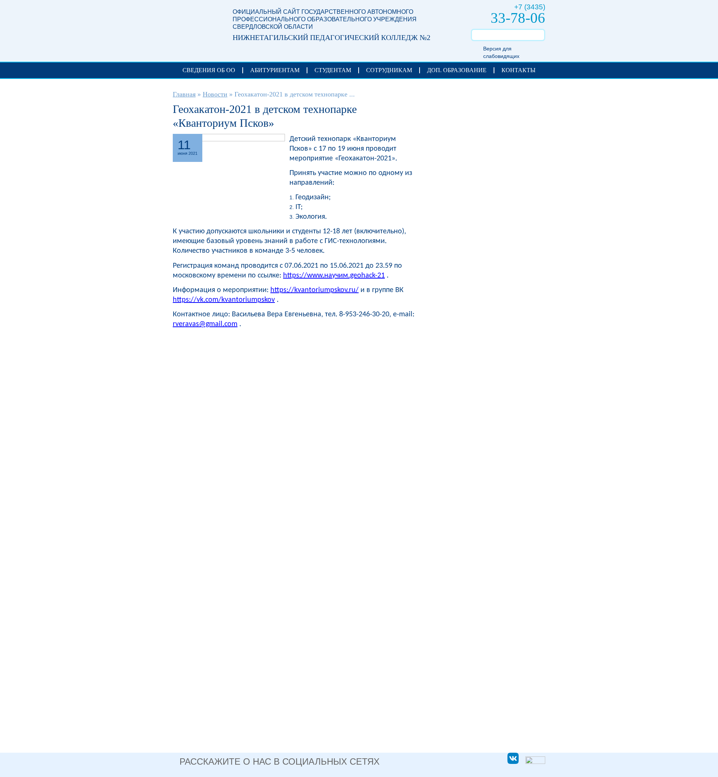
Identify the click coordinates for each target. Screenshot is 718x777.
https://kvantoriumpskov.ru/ (314, 290)
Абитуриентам (275, 70)
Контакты (518, 70)
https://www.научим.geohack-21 (334, 275)
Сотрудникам (389, 70)
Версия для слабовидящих (501, 52)
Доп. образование (457, 70)
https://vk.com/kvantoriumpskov (224, 300)
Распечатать (409, 140)
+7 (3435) (529, 7)
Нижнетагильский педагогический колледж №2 (195, 27)
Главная (184, 94)
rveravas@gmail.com (205, 324)
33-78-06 (518, 18)
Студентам (332, 70)
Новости (215, 94)
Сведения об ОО (208, 70)
